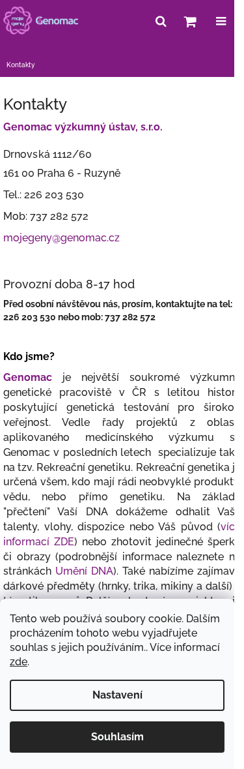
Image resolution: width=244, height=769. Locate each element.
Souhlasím (117, 737)
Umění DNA (84, 571)
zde (18, 662)
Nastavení (117, 695)
